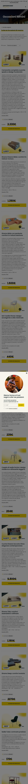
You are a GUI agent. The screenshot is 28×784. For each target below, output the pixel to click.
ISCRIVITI (21, 405)
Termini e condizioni (13, 408)
